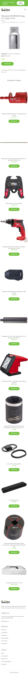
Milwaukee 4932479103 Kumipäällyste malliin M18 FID (14, 292)
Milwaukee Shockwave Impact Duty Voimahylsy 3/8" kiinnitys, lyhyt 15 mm (14, 426)
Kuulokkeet (4, 635)
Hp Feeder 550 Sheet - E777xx (14, 583)
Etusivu (3, 20)
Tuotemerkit (11, 53)
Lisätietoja (7, 63)
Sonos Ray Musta (14, 500)
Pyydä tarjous (21, 3)
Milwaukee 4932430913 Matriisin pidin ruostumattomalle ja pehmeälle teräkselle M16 (14, 545)
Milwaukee (17, 53)
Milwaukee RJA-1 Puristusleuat (14, 203)
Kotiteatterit (4, 632)
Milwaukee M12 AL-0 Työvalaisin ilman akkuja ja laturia (14, 382)
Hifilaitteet (3, 630)
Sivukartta (3, 664)
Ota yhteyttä (4, 656)
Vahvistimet (4, 643)
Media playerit (4, 638)
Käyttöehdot (4, 658)
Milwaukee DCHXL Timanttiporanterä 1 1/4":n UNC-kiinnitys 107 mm (14, 337)
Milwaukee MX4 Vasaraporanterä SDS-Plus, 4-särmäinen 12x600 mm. (14, 159)
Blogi (2, 653)
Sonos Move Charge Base (14, 464)
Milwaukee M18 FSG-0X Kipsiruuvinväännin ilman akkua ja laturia (14, 247)
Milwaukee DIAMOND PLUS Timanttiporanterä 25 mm (14, 114)
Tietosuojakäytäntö (6, 661)
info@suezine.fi (5, 621)
